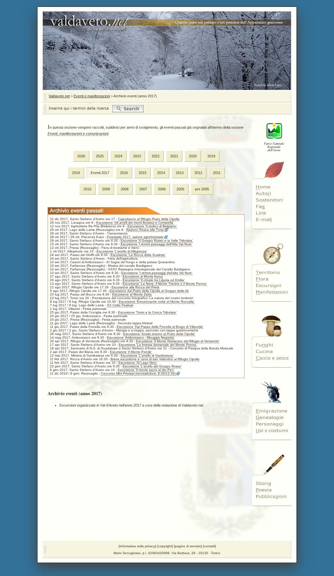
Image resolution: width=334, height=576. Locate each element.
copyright (165, 546)
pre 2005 (202, 189)
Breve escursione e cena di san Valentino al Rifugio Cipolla (155, 359)
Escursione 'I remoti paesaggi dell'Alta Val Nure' (156, 244)
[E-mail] (271, 219)
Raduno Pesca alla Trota (145, 230)
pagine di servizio (188, 546)
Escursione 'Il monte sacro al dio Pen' (146, 370)
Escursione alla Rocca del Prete (135, 287)
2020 (193, 156)
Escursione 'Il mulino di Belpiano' (152, 226)
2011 (216, 173)
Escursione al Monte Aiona (143, 276)
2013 (180, 173)
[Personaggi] (271, 424)
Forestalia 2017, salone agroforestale (135, 237)
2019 (211, 156)
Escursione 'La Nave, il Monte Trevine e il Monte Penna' (165, 283)
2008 (125, 189)
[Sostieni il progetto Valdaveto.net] (271, 200)
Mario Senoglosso (127, 553)
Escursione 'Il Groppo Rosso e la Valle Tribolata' (157, 240)
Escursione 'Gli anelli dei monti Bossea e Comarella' (135, 222)
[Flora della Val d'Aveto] (271, 279)
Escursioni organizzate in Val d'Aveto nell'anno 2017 (100, 405)
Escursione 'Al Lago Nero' (137, 362)
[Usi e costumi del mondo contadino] (271, 430)
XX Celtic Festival (120, 305)
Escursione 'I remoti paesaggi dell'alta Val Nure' (156, 273)
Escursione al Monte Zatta (132, 294)
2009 (106, 189)
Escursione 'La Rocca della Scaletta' (138, 255)
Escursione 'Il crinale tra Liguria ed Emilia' (154, 280)
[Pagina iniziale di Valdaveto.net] (271, 187)
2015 (142, 173)
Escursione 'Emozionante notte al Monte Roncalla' (156, 301)
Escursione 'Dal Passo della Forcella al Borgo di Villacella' (160, 326)
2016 (124, 173)
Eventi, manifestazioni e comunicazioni (78, 134)
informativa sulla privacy (137, 546)
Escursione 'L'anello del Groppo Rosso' (152, 366)
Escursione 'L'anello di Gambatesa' (147, 355)
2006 (162, 189)
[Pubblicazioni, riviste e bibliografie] (271, 496)
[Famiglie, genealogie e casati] (271, 417)
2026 (81, 156)
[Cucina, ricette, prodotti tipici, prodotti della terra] (271, 351)
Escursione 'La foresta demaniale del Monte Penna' (158, 344)
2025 (100, 156)
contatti (209, 546)
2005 (180, 189)
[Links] (271, 213)
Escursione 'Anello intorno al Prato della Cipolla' (159, 334)
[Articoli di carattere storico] (271, 483)
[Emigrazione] (271, 411)
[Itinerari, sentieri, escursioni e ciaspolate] (271, 285)
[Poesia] (271, 490)
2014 (161, 173)
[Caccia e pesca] (271, 358)
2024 (118, 156)
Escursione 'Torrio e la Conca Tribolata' (147, 312)
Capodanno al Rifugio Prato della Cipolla (148, 219)
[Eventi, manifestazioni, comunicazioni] (271, 292)
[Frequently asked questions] (271, 206)
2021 (174, 156)
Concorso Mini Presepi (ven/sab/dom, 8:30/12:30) (138, 373)
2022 (155, 156)
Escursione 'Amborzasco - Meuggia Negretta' (141, 337)
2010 (87, 189)
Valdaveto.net (59, 96)
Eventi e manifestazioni (92, 96)
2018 (76, 173)
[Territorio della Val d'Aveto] (271, 272)
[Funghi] (271, 345)
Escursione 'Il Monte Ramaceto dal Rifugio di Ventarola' (177, 341)
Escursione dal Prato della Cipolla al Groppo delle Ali (149, 291)
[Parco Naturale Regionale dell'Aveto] (271, 155)
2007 (143, 189)
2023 (137, 156)
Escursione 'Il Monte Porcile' (131, 352)
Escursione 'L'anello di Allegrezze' (122, 251)
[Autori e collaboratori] (271, 193)
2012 (198, 173)
